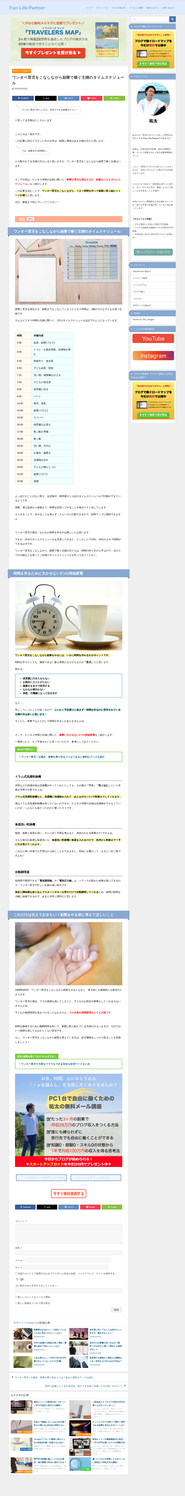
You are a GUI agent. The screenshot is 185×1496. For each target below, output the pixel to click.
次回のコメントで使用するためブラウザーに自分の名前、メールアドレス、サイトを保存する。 (67, 1273)
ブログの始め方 (118, 8)
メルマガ (137, 299)
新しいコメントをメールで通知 (34, 1297)
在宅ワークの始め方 (21, 71)
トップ (90, 8)
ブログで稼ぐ (139, 292)
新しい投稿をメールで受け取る (34, 1303)
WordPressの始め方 (142, 271)
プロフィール (102, 8)
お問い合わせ (168, 8)
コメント (21, 1221)
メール (20, 1260)
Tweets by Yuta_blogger (143, 319)
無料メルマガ (152, 8)
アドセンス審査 (136, 8)
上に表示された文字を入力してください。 (37, 1285)
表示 (30, 219)
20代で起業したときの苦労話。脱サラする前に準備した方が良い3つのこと (84, 1386)
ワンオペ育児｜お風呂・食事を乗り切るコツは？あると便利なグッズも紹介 (54, 1377)
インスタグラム (140, 285)
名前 (19, 1248)
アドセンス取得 (140, 278)
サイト (18, 1267)
